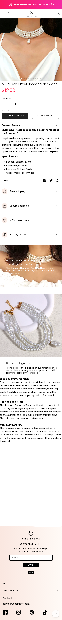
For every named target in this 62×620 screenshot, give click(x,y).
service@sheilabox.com (16, 603)
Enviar (31, 565)
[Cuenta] (58, 13)
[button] (21, 78)
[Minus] (5, 104)
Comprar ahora (15, 115)
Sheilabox (7, 110)
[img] (8, 13)
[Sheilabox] (31, 13)
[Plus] (26, 104)
